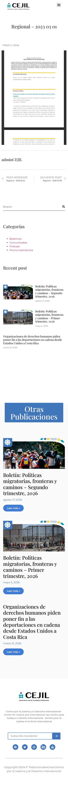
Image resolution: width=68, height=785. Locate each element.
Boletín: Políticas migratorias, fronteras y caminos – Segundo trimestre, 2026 (49, 291)
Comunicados (18, 242)
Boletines (15, 238)
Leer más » (13, 508)
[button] (59, 4)
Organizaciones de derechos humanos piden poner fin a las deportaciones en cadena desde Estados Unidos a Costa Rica (32, 339)
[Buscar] (61, 207)
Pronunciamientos (21, 250)
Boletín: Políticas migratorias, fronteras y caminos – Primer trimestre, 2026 (49, 316)
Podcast (14, 246)
